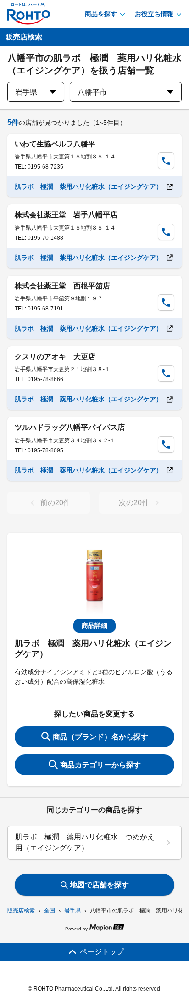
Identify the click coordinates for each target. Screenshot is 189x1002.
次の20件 (134, 503)
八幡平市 (92, 92)
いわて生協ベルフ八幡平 (55, 144)
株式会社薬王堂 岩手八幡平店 (66, 215)
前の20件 (55, 503)
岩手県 (72, 910)
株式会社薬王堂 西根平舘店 (62, 286)
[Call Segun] (166, 160)
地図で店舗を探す (99, 885)
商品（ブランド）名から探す (100, 737)
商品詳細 (94, 625)
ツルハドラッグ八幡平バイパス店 (70, 427)
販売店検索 (21, 910)
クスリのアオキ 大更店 (55, 356)
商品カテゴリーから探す (100, 765)
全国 (49, 910)
